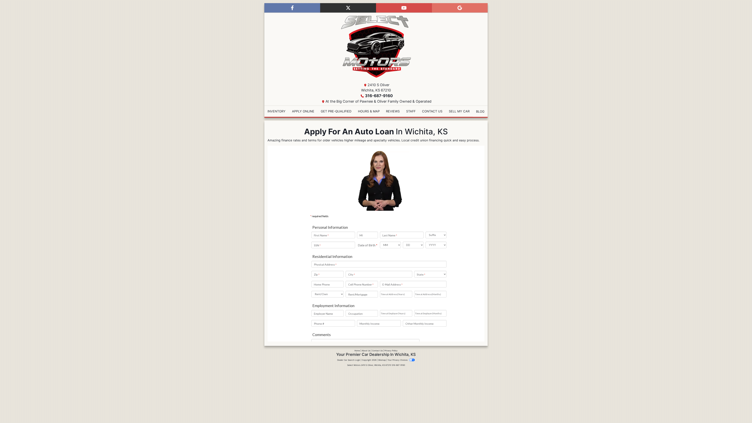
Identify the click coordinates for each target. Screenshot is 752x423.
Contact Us (377, 350)
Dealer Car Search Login (348, 360)
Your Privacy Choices (398, 360)
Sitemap (382, 360)
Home (357, 350)
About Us (366, 350)
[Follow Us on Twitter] (348, 8)
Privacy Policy (391, 350)
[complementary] (740, 411)
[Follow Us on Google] (460, 8)
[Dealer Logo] (376, 47)
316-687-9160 (379, 95)
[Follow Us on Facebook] (292, 8)
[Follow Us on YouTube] (404, 8)
